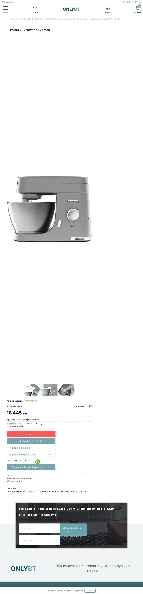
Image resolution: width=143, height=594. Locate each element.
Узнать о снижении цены (22, 454)
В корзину (27, 434)
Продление (11, 423)
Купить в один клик (19, 447)
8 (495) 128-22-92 (19, 461)
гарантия (22, 420)
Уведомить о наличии (31, 441)
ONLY (71, 9)
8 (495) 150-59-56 (132, 2)
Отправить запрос (71, 528)
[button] (90, 37)
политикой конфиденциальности (71, 539)
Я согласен (90, 591)
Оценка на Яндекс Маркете (26, 467)
